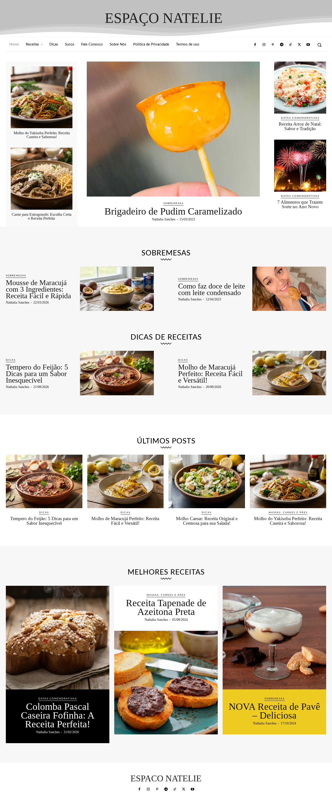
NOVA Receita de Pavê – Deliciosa (274, 711)
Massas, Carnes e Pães (288, 512)
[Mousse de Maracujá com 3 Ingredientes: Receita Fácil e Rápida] (117, 289)
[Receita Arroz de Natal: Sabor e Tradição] (300, 88)
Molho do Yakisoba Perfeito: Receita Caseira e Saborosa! (42, 135)
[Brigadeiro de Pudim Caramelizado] (173, 129)
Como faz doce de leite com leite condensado (211, 289)
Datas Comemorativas (300, 118)
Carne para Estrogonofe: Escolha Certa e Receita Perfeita (41, 216)
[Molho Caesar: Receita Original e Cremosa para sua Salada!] (206, 481)
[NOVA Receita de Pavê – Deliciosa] (274, 637)
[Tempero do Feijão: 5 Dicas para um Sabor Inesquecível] (117, 373)
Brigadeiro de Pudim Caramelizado (173, 211)
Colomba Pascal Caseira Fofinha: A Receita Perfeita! (58, 715)
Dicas (11, 360)
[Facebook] (255, 44)
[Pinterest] (272, 44)
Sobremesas (173, 203)
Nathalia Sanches (163, 219)
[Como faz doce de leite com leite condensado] (289, 289)
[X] (299, 44)
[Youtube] (308, 44)
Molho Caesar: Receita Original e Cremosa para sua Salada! (206, 521)
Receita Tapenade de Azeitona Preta (166, 607)
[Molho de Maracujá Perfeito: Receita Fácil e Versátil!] (289, 373)
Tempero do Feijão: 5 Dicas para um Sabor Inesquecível (37, 373)
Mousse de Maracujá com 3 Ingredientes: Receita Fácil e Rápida (38, 289)
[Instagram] (264, 44)
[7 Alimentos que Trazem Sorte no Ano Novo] (300, 166)
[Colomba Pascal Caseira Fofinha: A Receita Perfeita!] (57, 637)
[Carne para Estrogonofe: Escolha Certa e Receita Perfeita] (41, 178)
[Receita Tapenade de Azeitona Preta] (166, 682)
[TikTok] (290, 44)
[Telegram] (281, 44)
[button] (319, 45)
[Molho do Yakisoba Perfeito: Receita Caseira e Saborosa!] (41, 97)
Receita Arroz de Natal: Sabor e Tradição (300, 126)
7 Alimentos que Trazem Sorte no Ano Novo (300, 204)
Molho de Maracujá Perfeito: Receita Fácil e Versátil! (210, 373)
